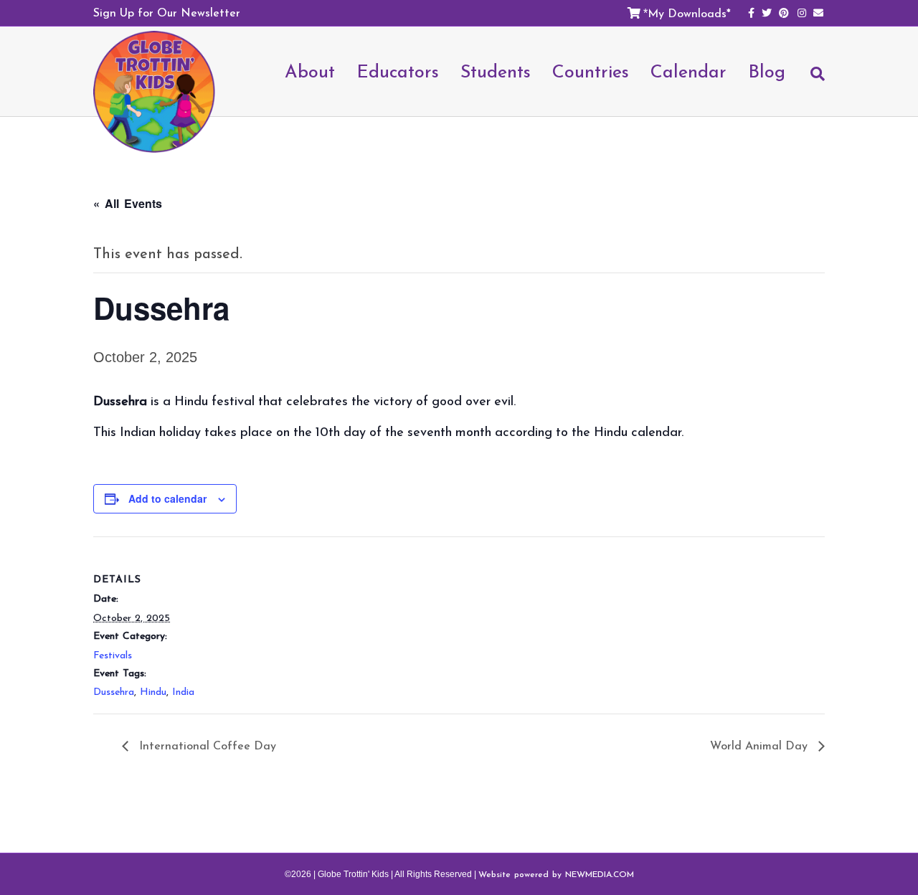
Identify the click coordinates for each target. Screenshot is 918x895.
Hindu (153, 691)
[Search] (810, 80)
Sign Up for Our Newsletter (166, 12)
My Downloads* (689, 13)
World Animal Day (760, 745)
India (183, 691)
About (310, 71)
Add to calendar (167, 498)
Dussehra (113, 691)
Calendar (688, 71)
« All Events (127, 203)
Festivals (112, 655)
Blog (766, 71)
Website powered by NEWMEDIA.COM (556, 874)
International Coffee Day (206, 745)
